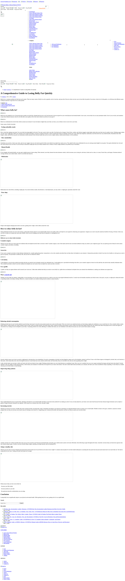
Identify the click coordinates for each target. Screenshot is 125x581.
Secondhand (32, 37)
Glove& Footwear (33, 28)
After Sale (116, 45)
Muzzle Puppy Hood (34, 22)
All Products (32, 11)
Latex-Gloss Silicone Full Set (36, 15)
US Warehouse (55, 45)
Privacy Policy (117, 46)
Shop (28, 10)
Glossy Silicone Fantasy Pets (35, 13)
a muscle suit (8, 274)
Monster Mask (32, 24)
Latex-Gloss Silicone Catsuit (35, 14)
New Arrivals (32, 35)
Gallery (88, 44)
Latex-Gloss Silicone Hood (35, 19)
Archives (9, 89)
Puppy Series (32, 75)
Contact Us (116, 49)
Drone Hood (32, 20)
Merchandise (6, 543)
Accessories (32, 33)
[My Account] (1, 3)
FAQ (113, 40)
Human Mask (32, 27)
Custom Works (73, 44)
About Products (117, 42)
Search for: (3, 503)
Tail (30, 31)
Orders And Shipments (119, 44)
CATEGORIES (4, 530)
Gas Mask (31, 18)
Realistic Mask (32, 72)
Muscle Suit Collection (34, 71)
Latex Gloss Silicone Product (10, 532)
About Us (116, 48)
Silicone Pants (32, 30)
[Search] (2, 15)
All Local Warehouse (56, 44)
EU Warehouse (55, 46)
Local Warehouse (55, 42)
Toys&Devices (32, 32)
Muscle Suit (32, 26)
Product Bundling (33, 36)
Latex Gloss (32, 70)
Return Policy (6, 552)
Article (102, 44)
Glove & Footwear (7, 539)
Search (2, 6)
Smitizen (4, 96)
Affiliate (5, 555)
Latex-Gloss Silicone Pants (35, 16)
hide (6, 103)
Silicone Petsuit (32, 23)
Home (2, 44)
